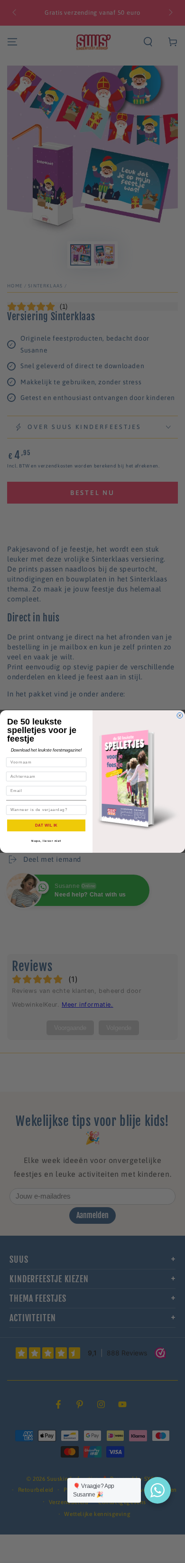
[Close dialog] (180, 715)
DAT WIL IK (46, 825)
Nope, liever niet (46, 840)
